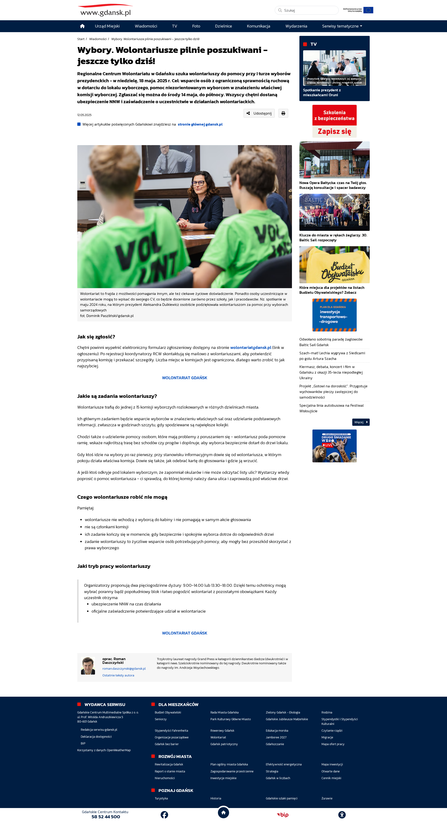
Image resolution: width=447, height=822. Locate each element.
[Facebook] (164, 815)
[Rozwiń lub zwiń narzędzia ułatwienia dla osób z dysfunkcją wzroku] (342, 815)
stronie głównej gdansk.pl (200, 124)
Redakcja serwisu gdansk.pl (99, 729)
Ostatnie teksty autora (118, 675)
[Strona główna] (82, 26)
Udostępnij (263, 113)
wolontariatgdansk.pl (250, 347)
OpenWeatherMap (119, 750)
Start (81, 38)
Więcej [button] (359, 422)
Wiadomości (98, 38)
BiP (83, 743)
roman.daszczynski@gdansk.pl (124, 668)
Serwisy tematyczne (340, 26)
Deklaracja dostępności (96, 736)
